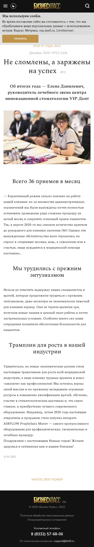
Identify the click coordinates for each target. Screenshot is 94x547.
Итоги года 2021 (47, 46)
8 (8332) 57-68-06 (47, 534)
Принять (20, 38)
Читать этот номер (47, 479)
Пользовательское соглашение (47, 519)
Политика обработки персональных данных (47, 515)
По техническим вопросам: (47, 541)
